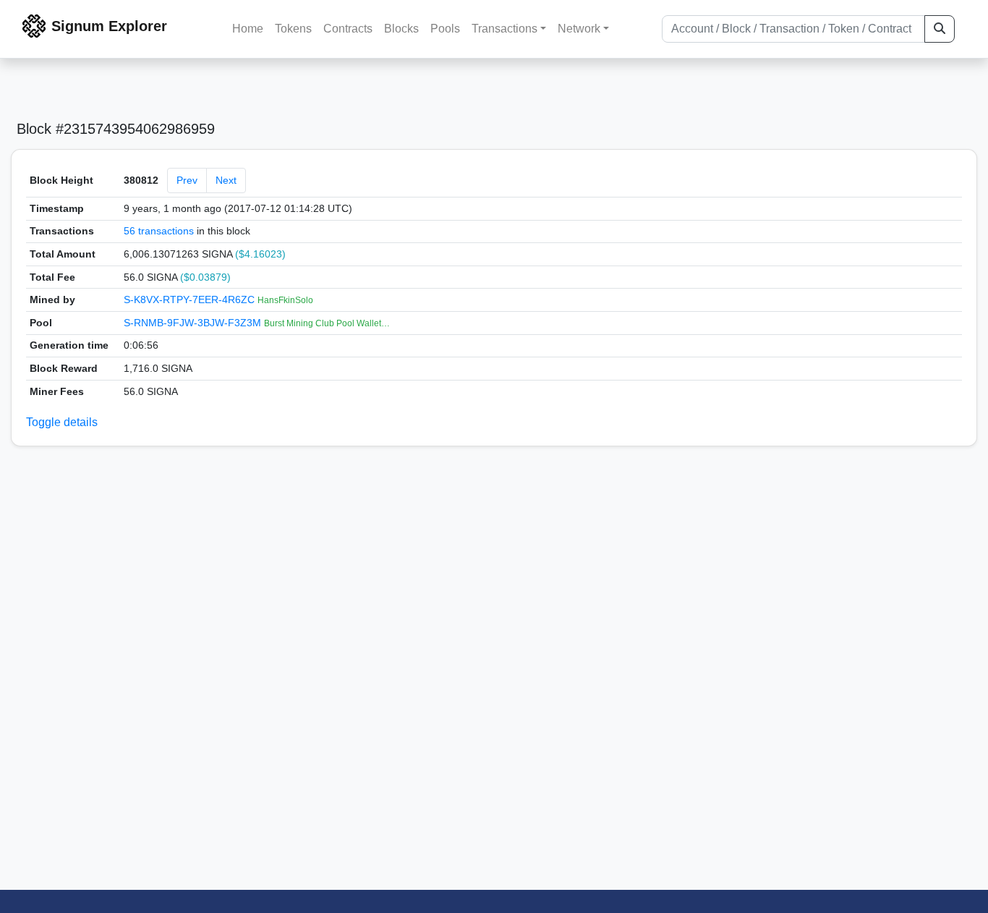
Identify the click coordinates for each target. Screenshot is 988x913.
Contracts (347, 28)
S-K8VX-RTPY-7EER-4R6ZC (190, 299)
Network (579, 28)
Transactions (504, 28)
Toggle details (62, 422)
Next (226, 180)
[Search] (939, 29)
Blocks (401, 28)
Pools (445, 28)
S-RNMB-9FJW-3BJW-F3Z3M (194, 322)
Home (247, 28)
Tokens (293, 28)
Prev (186, 180)
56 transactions (159, 231)
